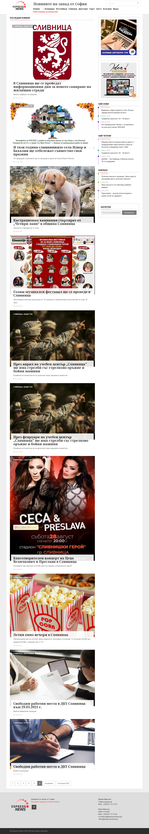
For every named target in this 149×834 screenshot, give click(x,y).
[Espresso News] (20, 804)
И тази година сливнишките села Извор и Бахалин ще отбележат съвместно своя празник (49, 150)
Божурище (50, 9)
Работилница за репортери (45, 12)
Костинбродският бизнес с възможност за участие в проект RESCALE (117, 126)
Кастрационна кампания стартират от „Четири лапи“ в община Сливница (47, 222)
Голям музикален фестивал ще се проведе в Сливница (51, 293)
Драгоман (83, 9)
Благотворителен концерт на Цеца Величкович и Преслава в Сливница (45, 560)
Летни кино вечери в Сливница (40, 634)
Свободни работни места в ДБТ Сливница (49, 766)
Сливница (72, 9)
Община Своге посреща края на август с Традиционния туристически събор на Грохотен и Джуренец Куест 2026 (117, 144)
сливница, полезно (22, 723)
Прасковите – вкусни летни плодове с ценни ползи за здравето (116, 194)
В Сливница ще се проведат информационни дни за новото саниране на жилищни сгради (52, 86)
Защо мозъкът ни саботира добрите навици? (116, 186)
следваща (49, 783)
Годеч (92, 9)
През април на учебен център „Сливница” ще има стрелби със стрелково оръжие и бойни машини (50, 367)
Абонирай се (129, 213)
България (107, 9)
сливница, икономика (23, 654)
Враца (116, 9)
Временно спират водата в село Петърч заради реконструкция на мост (117, 111)
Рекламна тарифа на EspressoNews (45, 802)
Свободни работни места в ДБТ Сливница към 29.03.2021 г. (49, 705)
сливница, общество (23, 26)
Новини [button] (36, 9)
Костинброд (61, 9)
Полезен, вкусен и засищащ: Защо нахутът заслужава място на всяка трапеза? (118, 177)
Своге (99, 9)
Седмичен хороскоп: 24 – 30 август (115, 119)
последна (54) (63, 783)
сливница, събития (22, 239)
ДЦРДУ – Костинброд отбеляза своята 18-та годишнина (117, 160)
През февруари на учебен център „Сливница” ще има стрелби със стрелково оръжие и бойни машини (50, 440)
